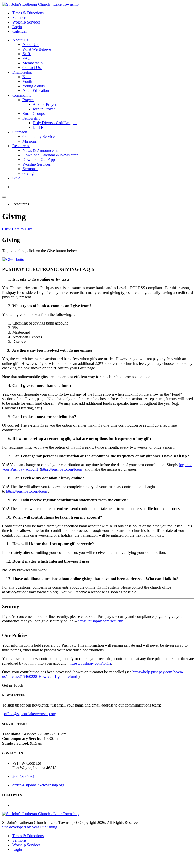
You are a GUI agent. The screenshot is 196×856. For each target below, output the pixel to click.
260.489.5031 (23, 776)
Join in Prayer (44, 109)
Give (16, 178)
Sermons (19, 17)
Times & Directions (28, 13)
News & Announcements (43, 150)
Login (17, 27)
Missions (30, 141)
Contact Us (32, 67)
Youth (27, 81)
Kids (26, 77)
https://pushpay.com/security (100, 621)
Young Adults (34, 86)
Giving (28, 173)
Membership (33, 63)
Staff (26, 54)
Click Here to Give (17, 229)
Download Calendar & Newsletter (50, 155)
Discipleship (22, 72)
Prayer (28, 100)
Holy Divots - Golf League (55, 123)
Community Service (39, 136)
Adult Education (36, 90)
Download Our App (39, 159)
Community (22, 95)
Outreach (20, 132)
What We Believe (37, 49)
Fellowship (31, 118)
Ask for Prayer (45, 104)
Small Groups (34, 113)
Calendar (19, 31)
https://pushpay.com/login (61, 469)
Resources (21, 146)
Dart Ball (40, 127)
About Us (20, 40)
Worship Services (26, 22)
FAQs (27, 58)
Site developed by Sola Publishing (29, 827)
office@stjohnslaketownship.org (30, 714)
